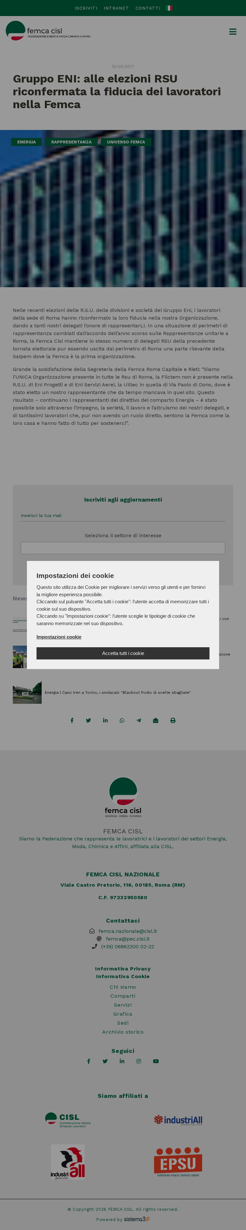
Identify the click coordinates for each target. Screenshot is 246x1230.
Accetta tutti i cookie (123, 653)
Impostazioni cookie (59, 637)
